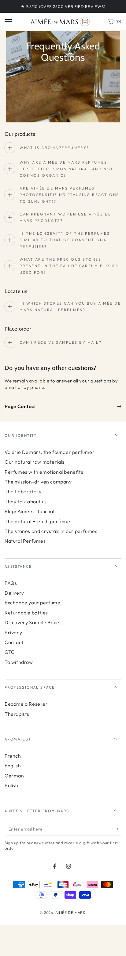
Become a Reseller (26, 704)
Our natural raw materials (35, 462)
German (14, 776)
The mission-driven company (38, 482)
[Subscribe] (117, 829)
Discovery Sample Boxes (33, 622)
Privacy (13, 632)
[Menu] (8, 21)
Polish (11, 785)
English (13, 765)
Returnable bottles (26, 613)
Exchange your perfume (33, 602)
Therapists (17, 714)
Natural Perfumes (25, 541)
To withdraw (19, 662)
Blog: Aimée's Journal (29, 511)
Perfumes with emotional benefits (44, 472)
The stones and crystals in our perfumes (51, 531)
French (13, 756)
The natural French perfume (37, 521)
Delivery (14, 593)
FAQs (11, 583)
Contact (14, 642)
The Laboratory (23, 491)
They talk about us (26, 501)
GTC (10, 652)
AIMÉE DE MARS (70, 912)
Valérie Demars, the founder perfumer (50, 452)
